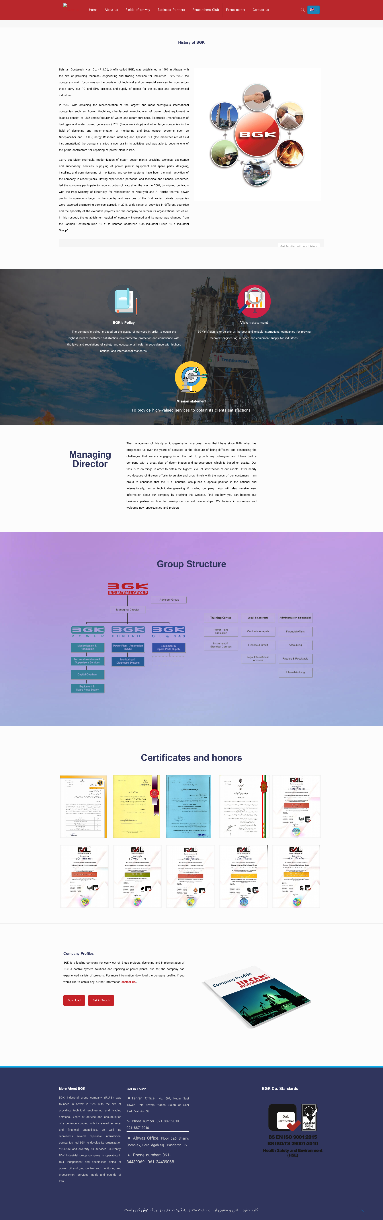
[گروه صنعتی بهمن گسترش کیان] (71, 10)
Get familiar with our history (298, 246)
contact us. (128, 982)
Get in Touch (136, 1089)
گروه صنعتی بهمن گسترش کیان (157, 1210)
